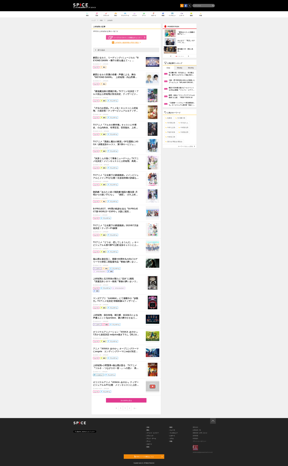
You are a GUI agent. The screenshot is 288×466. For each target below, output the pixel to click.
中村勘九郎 (184, 127)
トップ (93, 20)
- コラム (171, 438)
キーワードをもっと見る (185, 146)
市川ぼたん (184, 122)
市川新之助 (171, 122)
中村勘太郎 (184, 132)
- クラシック (149, 435)
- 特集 (170, 441)
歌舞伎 (169, 118)
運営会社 (195, 427)
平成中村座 (171, 132)
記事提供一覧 (197, 430)
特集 (101, 20)
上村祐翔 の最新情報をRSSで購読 (127, 42)
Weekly (179, 68)
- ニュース (172, 430)
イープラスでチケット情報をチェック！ (128, 37)
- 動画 (170, 427)
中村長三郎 (171, 137)
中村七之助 (171, 127)
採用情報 (195, 435)
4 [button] (181, 56)
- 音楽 (147, 427)
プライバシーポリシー (199, 441)
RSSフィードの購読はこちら (145, 456)
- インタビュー (173, 433)
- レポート (172, 435)
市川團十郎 (181, 118)
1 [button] (176, 56)
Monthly (191, 68)
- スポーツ (149, 444)
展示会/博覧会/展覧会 (174, 141)
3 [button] (179, 56)
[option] (180, 42)
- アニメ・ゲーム (151, 438)
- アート (148, 441)
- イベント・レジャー (152, 433)
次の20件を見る (126, 400)
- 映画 (147, 447)
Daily (168, 68)
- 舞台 (147, 430)
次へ (135, 408)
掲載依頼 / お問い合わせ (200, 433)
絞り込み (101, 50)
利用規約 (195, 438)
